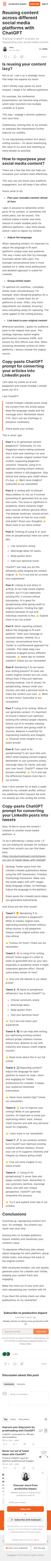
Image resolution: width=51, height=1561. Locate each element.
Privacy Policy (34, 1531)
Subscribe (34, 4)
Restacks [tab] (21, 1384)
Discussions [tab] (24, 1419)
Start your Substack (18, 1548)
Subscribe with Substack (27, 1519)
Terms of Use (39, 1338)
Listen (45, 49)
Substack (11, 1555)
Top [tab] (5, 1419)
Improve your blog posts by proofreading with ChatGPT (18, 1429)
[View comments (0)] (15, 57)
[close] (43, 1473)
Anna (11, 47)
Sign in (45, 4)
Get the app (39, 1548)
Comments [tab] (9, 1384)
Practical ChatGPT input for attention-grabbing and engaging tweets (18, 1459)
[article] (25, 1435)
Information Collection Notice (30, 1340)
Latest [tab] (13, 1419)
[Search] (46, 1419)
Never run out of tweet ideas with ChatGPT (15, 1453)
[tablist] (14, 1384)
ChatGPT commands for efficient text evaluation (18, 1435)
